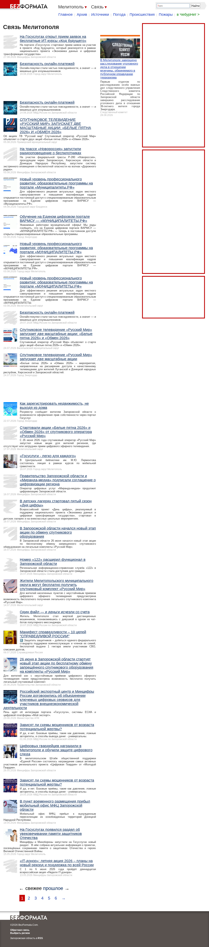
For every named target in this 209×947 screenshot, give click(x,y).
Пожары (166, 14)
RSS (40, 938)
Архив (82, 14)
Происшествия (142, 14)
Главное (65, 14)
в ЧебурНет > (188, 14)
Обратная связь (19, 930)
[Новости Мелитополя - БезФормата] (24, 5)
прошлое (53, 888)
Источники (100, 14)
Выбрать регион (20, 933)
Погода (119, 14)
